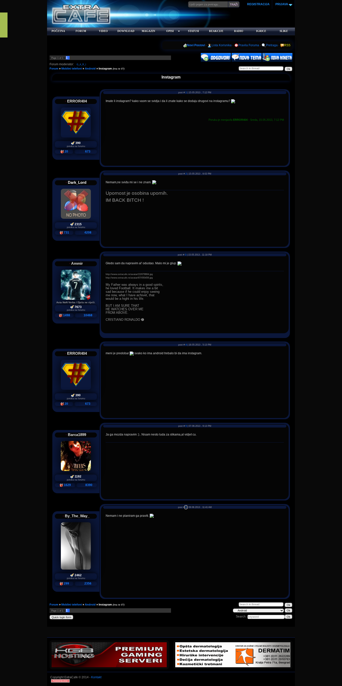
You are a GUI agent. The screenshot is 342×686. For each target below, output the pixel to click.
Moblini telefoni (71, 68)
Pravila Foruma (248, 45)
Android (90, 68)
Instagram (105, 68)
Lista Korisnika (222, 45)
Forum (54, 68)
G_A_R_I (81, 64)
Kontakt (96, 677)
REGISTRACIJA (258, 4)
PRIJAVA (281, 4)
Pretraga (272, 45)
